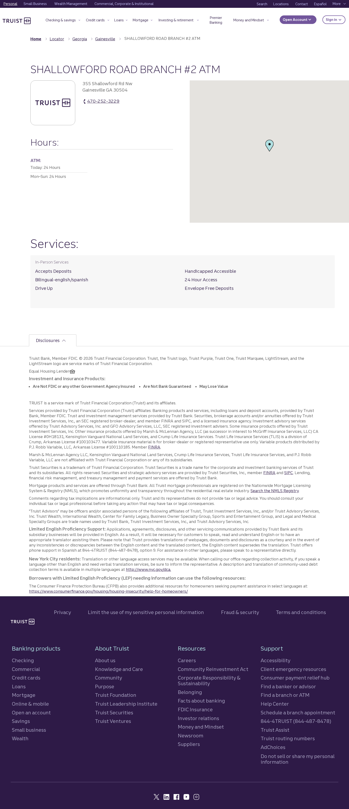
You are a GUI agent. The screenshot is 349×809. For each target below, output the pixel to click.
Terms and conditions (301, 612)
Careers (187, 660)
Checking (23, 660)
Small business (29, 730)
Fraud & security (240, 612)
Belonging (190, 692)
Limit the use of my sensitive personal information (146, 612)
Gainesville (105, 39)
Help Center (275, 704)
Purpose (104, 686)
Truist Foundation (115, 695)
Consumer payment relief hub (295, 678)
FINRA (154, 447)
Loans (19, 686)
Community (108, 678)
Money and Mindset (201, 727)
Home (35, 39)
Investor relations (198, 718)
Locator (57, 39)
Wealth (20, 738)
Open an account (31, 713)
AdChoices (273, 747)
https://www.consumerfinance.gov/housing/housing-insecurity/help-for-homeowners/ (108, 591)
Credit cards (26, 678)
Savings (21, 721)
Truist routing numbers (288, 738)
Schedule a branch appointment (298, 713)
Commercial (26, 669)
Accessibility (275, 660)
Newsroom (190, 736)
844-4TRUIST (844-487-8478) (296, 721)
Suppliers (189, 744)
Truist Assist (275, 730)
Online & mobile (30, 704)
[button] (62, 21)
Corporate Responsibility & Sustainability (209, 680)
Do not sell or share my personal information (298, 759)
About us (105, 660)
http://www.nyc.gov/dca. (148, 569)
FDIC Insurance (195, 709)
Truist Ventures (113, 721)
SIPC (288, 472)
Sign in (335, 19)
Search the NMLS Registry (274, 490)
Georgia (79, 39)
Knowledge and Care (119, 669)
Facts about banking (201, 701)
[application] (269, 151)
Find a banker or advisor (288, 686)
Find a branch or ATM (285, 695)
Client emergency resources (293, 669)
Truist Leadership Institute (126, 704)
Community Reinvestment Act (213, 669)
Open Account (295, 20)
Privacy (62, 612)
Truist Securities (114, 713)
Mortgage (23, 695)
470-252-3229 (103, 101)
